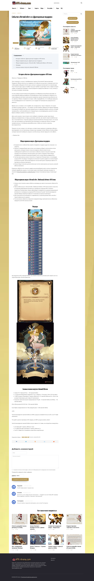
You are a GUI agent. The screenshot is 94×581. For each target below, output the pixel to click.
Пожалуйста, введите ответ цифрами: (22, 472)
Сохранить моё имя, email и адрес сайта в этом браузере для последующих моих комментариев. (34, 469)
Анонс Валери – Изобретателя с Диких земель (75, 39)
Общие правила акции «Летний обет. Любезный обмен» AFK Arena (34, 63)
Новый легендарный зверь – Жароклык (76, 46)
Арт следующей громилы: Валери (17, 547)
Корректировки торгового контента (76, 55)
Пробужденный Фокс (76, 79)
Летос (72, 70)
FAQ (61, 8)
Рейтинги (22, 8)
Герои (29, 8)
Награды (18, 65)
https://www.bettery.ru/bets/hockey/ (26, 172)
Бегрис (72, 87)
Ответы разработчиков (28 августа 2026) (75, 30)
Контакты (56, 3)
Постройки (49, 8)
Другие (52, 560)
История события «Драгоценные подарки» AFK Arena (30, 58)
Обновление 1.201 (75, 62)
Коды (57, 8)
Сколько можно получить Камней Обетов (27, 67)
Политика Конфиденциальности (29, 577)
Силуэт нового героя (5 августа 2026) (55, 547)
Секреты (37, 8)
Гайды (41, 8)
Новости (14, 8)
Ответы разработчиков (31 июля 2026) (74, 547)
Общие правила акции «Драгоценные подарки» (29, 60)
